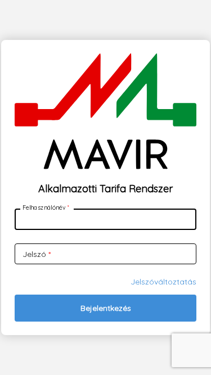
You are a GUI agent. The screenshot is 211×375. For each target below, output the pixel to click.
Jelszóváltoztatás (163, 282)
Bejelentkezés (105, 308)
